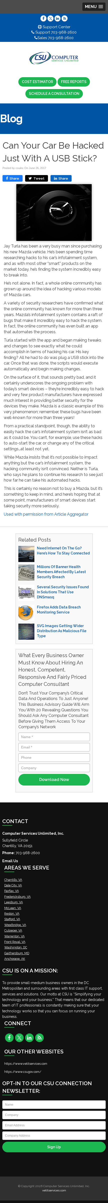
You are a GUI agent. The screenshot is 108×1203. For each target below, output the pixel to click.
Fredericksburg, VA (17, 897)
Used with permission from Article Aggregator (46, 514)
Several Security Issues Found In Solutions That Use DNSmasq (63, 592)
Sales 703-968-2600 (55, 38)
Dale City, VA (13, 885)
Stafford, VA (12, 919)
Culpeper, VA (13, 930)
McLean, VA (12, 908)
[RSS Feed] (64, 18)
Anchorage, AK (14, 959)
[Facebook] (43, 18)
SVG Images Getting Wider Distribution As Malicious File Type (61, 631)
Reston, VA (11, 913)
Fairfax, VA (11, 891)
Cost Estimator (37, 82)
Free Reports (73, 82)
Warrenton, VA (14, 936)
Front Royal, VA (14, 942)
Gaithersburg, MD (16, 953)
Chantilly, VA (13, 880)
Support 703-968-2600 (55, 32)
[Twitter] (50, 18)
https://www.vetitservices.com (25, 1064)
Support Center (56, 27)
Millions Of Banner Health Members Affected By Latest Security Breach (61, 572)
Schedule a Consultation (54, 94)
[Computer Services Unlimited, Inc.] (54, 58)
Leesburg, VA (13, 902)
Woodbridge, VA (15, 925)
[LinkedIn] (57, 18)
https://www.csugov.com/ (22, 1072)
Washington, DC (15, 947)
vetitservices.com (54, 1190)
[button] (93, 7)
